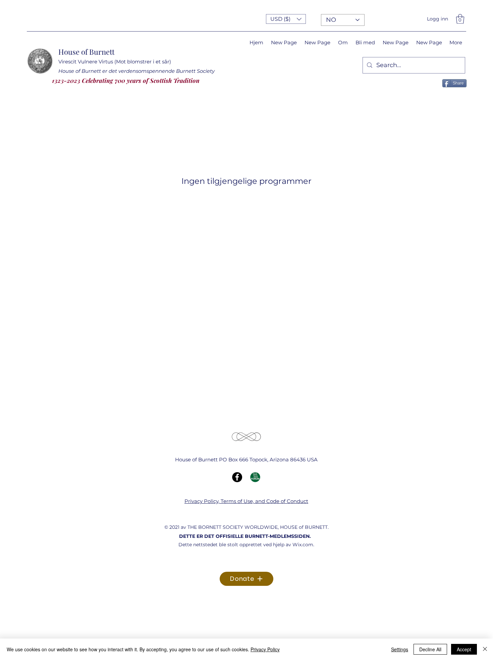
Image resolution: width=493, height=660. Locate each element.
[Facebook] (237, 477)
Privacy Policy (265, 649)
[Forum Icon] (255, 477)
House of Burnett (86, 52)
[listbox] (286, 19)
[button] (286, 19)
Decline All (430, 649)
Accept (464, 649)
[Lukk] (485, 649)
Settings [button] (399, 649)
